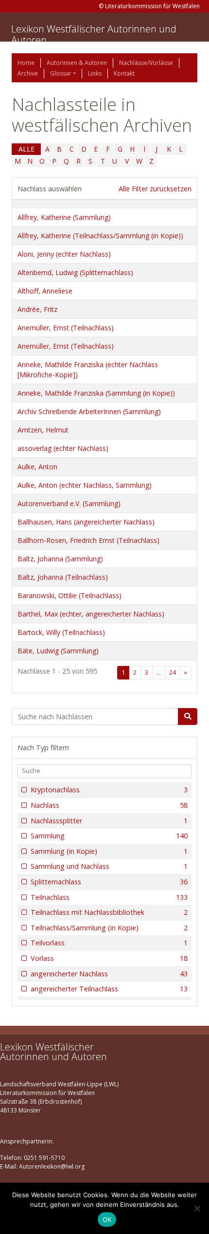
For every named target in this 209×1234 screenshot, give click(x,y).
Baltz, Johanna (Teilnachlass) (62, 577)
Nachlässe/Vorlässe (146, 63)
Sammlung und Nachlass (109, 866)
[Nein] (197, 1208)
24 (172, 672)
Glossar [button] (60, 73)
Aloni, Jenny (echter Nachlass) (64, 254)
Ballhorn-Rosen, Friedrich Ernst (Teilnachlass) (88, 540)
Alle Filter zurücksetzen (155, 188)
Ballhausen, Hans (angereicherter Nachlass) (86, 521)
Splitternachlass (109, 881)
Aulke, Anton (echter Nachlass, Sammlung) (84, 485)
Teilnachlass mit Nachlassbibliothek (109, 912)
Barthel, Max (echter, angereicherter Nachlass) (90, 613)
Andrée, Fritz (37, 309)
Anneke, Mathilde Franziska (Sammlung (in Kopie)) (96, 393)
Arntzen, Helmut (43, 429)
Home (26, 63)
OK (107, 1219)
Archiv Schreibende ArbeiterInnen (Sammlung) (89, 411)
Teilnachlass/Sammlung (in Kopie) (109, 927)
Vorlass (109, 958)
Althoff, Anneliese (44, 290)
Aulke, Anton (37, 466)
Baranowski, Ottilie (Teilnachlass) (69, 595)
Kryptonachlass (109, 789)
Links (95, 73)
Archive (27, 73)
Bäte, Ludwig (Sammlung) (58, 650)
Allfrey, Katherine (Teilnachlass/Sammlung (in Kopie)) (100, 235)
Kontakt (124, 73)
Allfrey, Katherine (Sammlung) (64, 217)
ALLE (26, 149)
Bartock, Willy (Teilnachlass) (61, 632)
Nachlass (109, 805)
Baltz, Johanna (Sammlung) (60, 558)
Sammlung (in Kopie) (109, 851)
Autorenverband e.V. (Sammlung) (69, 503)
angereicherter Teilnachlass (109, 988)
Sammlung (109, 835)
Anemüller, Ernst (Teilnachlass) (65, 327)
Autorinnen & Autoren (77, 63)
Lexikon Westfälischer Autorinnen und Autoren (93, 34)
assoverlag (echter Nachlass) (62, 448)
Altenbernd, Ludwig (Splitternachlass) (75, 272)
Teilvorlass (109, 942)
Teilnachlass (109, 897)
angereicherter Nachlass (109, 973)
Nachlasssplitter (109, 820)
